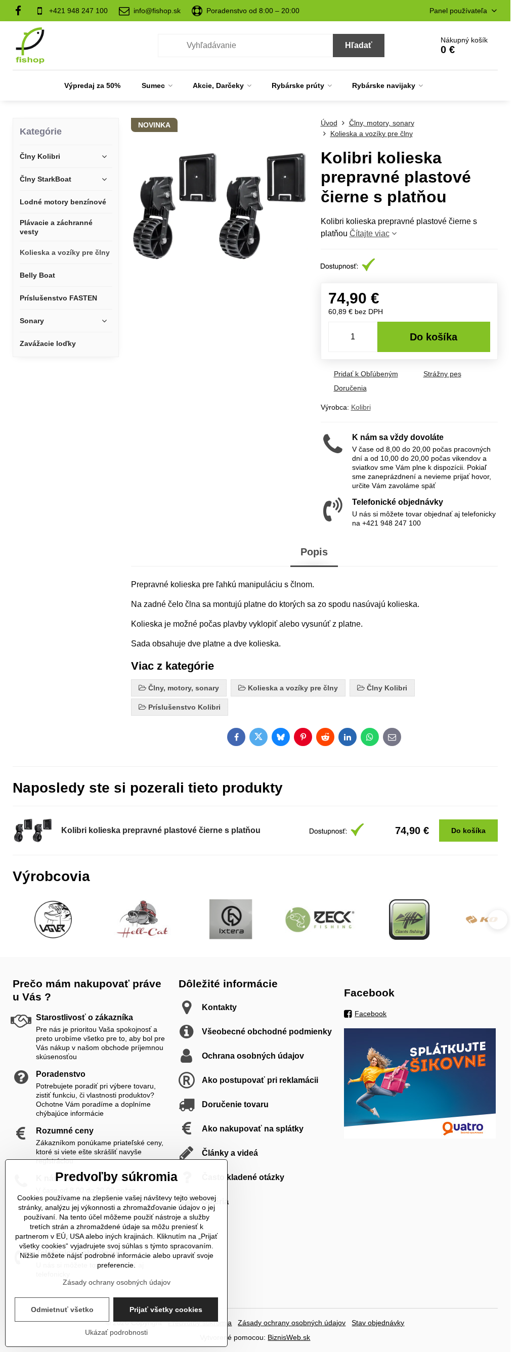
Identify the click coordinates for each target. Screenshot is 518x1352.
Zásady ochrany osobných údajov (292, 1323)
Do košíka (433, 336)
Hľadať (358, 45)
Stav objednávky (378, 1323)
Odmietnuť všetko (62, 1309)
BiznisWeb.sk (289, 1337)
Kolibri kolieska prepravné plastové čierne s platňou (161, 830)
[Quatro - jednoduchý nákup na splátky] (420, 1136)
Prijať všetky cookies (166, 1309)
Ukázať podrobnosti (116, 1332)
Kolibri (361, 407)
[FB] (21, 10)
